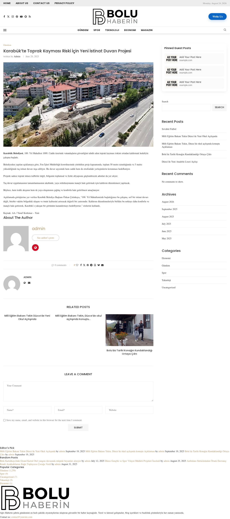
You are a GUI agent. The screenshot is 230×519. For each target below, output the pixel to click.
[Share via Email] (102, 265)
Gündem (82, 30)
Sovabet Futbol (169, 129)
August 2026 (168, 201)
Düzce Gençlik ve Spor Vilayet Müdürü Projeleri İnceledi (132, 460)
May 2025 (166, 238)
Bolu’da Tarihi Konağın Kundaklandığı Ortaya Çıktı (129, 352)
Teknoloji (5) (6, 480)
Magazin (147, 30)
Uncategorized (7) (8, 476)
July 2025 (166, 223)
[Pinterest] (17, 16)
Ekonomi (130, 30)
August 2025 (168, 216)
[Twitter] (8, 16)
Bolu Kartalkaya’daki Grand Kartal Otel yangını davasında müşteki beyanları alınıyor (40, 460)
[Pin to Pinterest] (88, 265)
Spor (96, 30)
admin (17, 56)
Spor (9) (4, 473)
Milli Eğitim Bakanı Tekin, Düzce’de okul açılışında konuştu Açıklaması (120, 451)
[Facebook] (4, 16)
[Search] (225, 30)
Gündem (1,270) (8, 470)
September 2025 (169, 209)
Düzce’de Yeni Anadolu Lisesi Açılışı (180, 161)
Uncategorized (168, 287)
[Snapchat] (25, 16)
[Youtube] (21, 16)
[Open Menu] (4, 30)
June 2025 (166, 231)
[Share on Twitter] (84, 265)
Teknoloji (112, 30)
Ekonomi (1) (6, 483)
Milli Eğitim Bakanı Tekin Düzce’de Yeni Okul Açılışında (27, 317)
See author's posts (45, 237)
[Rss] (30, 16)
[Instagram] (12, 16)
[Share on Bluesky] (98, 265)
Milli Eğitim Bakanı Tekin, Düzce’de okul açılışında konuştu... (78, 317)
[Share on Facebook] (81, 265)
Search (165, 101)
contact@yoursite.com (21, 516)
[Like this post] (77, 265)
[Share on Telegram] (91, 265)
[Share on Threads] (95, 265)
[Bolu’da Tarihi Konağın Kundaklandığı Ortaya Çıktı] (129, 330)
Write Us (217, 16)
